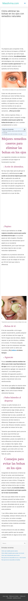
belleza (14, 350)
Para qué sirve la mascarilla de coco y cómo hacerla (14, 557)
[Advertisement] (14, 33)
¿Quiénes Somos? (17, 598)
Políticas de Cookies (13, 596)
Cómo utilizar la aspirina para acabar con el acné (13, 553)
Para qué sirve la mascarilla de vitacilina (11, 559)
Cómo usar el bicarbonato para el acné (10, 555)
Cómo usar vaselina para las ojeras (10, 551)
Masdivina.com (10, 3)
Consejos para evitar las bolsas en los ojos (12, 134)
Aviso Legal (6, 596)
